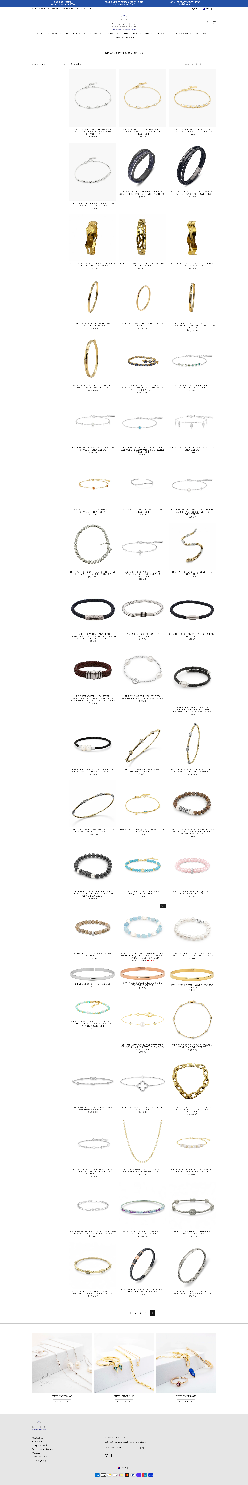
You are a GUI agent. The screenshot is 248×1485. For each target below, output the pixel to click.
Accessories (184, 33)
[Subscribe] (142, 1447)
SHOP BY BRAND (124, 37)
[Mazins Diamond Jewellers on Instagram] (106, 1455)
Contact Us (37, 1438)
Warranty (37, 1453)
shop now (62, 1402)
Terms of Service (40, 1457)
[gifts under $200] (124, 1363)
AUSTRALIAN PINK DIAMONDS (66, 33)
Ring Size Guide (40, 1445)
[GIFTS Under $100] (62, 1363)
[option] (63, 3)
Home (40, 33)
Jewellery (165, 33)
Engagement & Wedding (138, 33)
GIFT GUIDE (203, 33)
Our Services (38, 1442)
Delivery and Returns (42, 1449)
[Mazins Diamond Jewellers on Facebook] (111, 1455)
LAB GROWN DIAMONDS (103, 33)
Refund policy (39, 1460)
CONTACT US (84, 9)
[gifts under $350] (186, 1363)
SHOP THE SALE (40, 9)
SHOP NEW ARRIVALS (63, 9)
